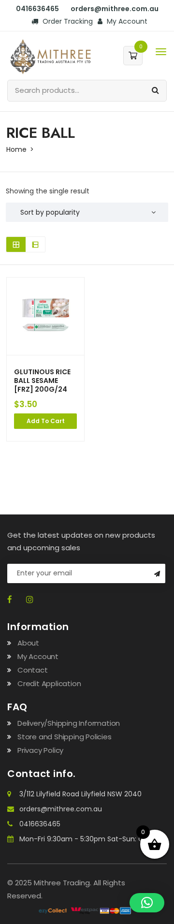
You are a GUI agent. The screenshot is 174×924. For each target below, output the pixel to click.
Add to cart (46, 421)
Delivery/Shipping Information (68, 723)
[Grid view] (16, 244)
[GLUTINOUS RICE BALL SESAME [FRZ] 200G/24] (45, 316)
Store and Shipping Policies (64, 737)
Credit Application (49, 683)
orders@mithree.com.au (60, 809)
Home (16, 149)
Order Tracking (67, 21)
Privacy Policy (40, 750)
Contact (32, 670)
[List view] (35, 244)
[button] (147, 902)
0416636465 (39, 824)
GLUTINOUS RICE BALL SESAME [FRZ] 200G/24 (42, 380)
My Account (126, 21)
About (28, 643)
